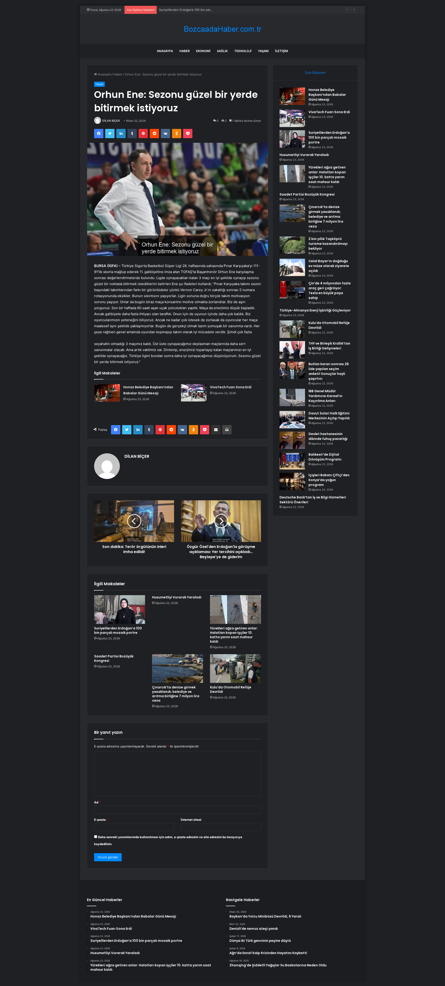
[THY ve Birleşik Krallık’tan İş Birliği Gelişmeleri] (292, 349)
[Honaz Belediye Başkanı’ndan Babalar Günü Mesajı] (107, 392)
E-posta (101, 819)
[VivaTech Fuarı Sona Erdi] (194, 392)
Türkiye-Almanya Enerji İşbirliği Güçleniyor (315, 310)
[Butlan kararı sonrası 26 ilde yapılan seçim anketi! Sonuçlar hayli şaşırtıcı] (292, 370)
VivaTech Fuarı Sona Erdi (230, 387)
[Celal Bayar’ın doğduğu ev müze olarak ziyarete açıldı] (292, 267)
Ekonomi (203, 51)
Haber (184, 51)
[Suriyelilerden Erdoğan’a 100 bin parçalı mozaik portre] (119, 609)
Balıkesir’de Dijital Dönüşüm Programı (324, 457)
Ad (97, 802)
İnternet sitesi (191, 819)
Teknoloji (242, 51)
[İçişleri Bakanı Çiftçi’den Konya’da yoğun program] (292, 481)
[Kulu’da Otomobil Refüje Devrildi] (235, 668)
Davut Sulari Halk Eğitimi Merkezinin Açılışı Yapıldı (329, 415)
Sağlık (222, 51)
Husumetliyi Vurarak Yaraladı (176, 597)
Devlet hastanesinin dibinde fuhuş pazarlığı (327, 436)
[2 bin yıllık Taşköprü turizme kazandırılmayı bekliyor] (292, 245)
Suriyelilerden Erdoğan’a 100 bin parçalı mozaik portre (197, 10)
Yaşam (263, 51)
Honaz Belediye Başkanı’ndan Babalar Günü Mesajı (327, 94)
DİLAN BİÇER (111, 120)
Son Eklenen (315, 72)
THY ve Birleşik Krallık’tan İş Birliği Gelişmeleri (329, 346)
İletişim (281, 51)
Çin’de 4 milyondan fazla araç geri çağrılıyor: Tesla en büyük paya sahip (329, 290)
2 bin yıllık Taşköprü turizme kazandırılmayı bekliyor (328, 243)
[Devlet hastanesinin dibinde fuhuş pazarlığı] (292, 440)
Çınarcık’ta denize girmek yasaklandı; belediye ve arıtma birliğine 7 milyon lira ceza (175, 694)
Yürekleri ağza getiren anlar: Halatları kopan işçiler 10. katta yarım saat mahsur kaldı (234, 635)
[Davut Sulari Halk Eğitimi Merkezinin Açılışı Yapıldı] (292, 419)
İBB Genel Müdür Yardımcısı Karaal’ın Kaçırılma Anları (325, 396)
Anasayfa (165, 51)
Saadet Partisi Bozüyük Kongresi (114, 658)
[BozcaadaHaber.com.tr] (222, 29)
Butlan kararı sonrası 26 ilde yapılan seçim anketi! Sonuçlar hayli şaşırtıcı (328, 371)
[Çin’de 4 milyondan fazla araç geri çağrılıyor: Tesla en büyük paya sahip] (292, 289)
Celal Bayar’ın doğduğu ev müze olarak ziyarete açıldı (328, 266)
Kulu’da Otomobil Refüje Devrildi (230, 689)
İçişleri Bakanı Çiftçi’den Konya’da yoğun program (329, 480)
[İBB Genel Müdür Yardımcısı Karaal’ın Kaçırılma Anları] (292, 397)
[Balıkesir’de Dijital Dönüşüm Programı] (292, 461)
